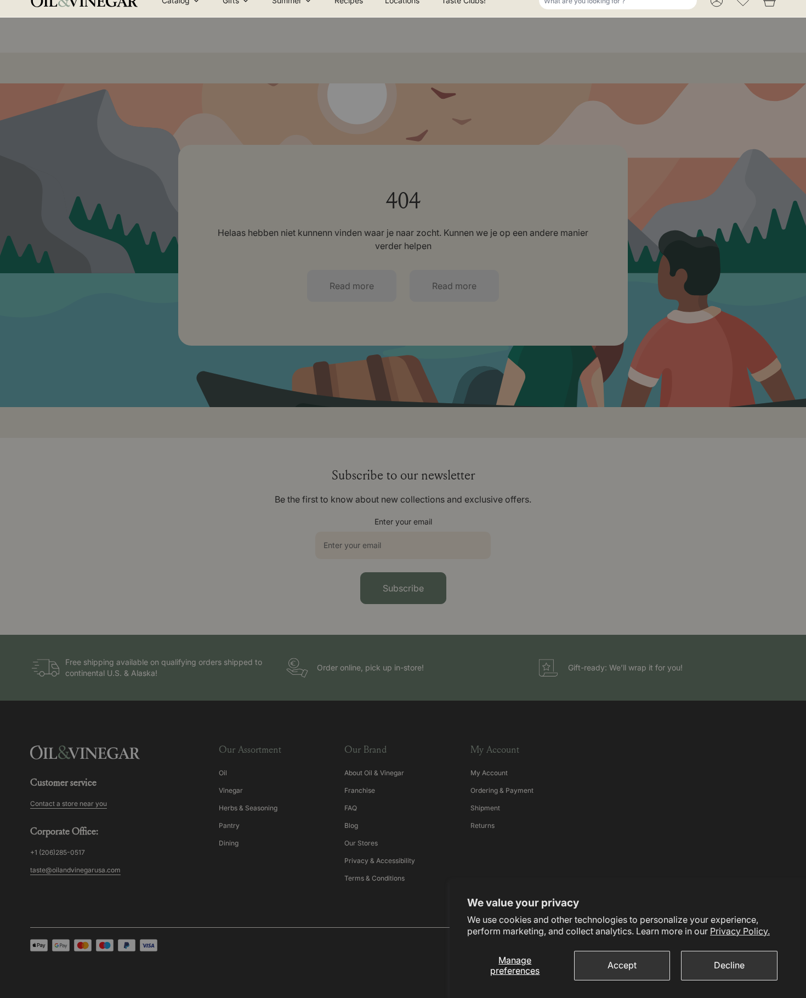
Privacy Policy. (740, 931)
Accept (622, 965)
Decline (729, 965)
